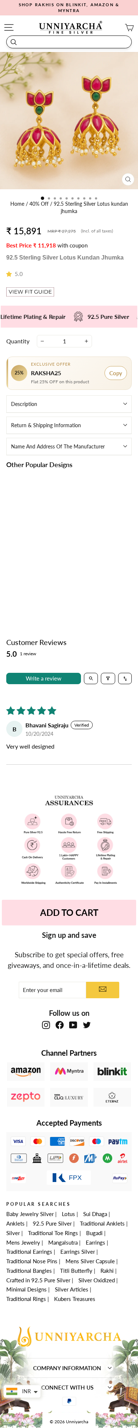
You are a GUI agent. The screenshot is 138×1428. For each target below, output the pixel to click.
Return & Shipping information (46, 425)
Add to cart (36, 592)
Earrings (95, 1242)
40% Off (39, 204)
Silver (13, 1233)
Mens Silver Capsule (90, 1261)
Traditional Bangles (29, 1270)
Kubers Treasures (74, 1298)
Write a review (43, 678)
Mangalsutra (63, 1242)
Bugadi (94, 1233)
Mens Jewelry (23, 1242)
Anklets (15, 1223)
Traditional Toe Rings (53, 1233)
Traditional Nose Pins (31, 1261)
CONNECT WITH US (67, 1387)
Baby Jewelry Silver (30, 1214)
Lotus (68, 1214)
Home (18, 204)
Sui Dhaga (95, 1214)
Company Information (67, 1368)
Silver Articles (71, 1289)
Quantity (17, 341)
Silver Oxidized (96, 1280)
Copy (115, 373)
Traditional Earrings (29, 1251)
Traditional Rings (26, 1298)
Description (24, 404)
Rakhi (107, 1270)
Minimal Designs (26, 1289)
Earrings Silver (77, 1251)
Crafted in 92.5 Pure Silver (38, 1280)
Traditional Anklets (102, 1223)
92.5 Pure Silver (52, 1223)
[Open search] (91, 678)
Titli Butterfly (76, 1270)
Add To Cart (69, 912)
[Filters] (108, 678)
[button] (10, 274)
